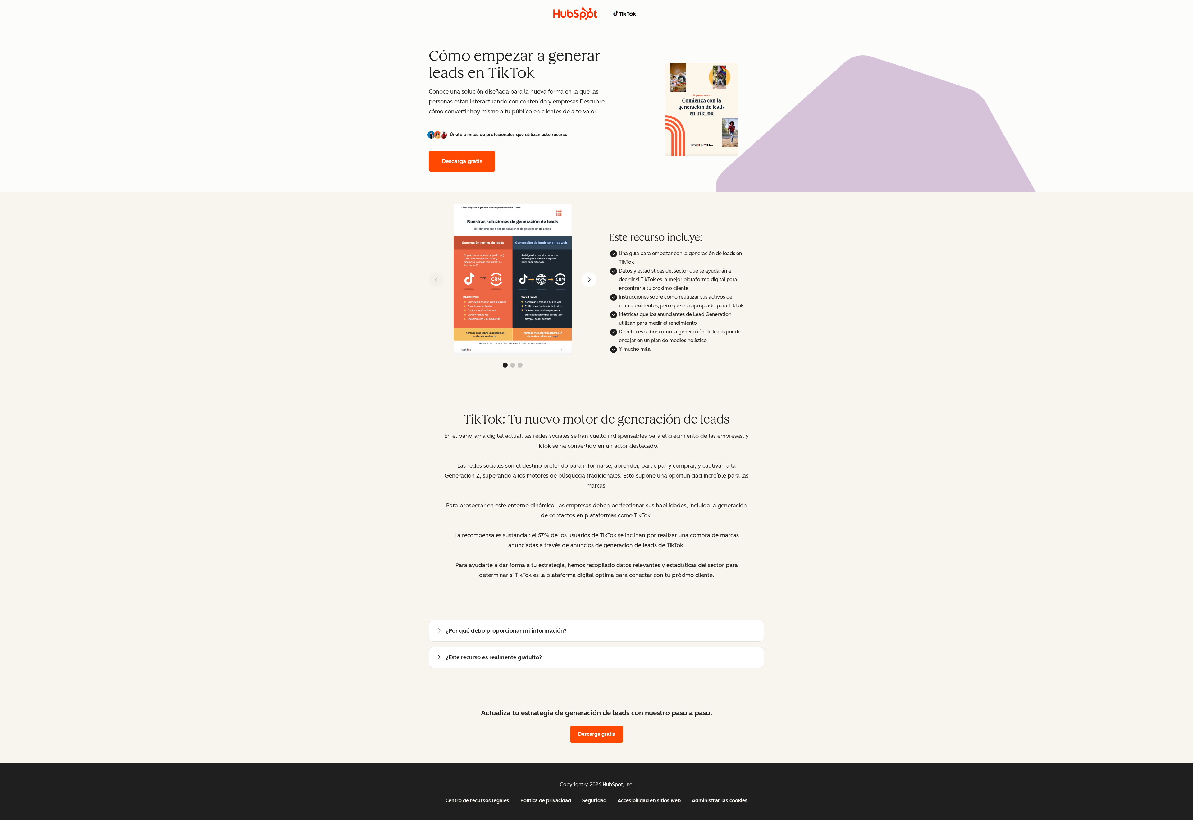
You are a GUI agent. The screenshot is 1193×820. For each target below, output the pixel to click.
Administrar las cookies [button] (719, 801)
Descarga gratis (462, 161)
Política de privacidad (545, 801)
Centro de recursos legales (477, 801)
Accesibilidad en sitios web (649, 801)
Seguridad (594, 801)
